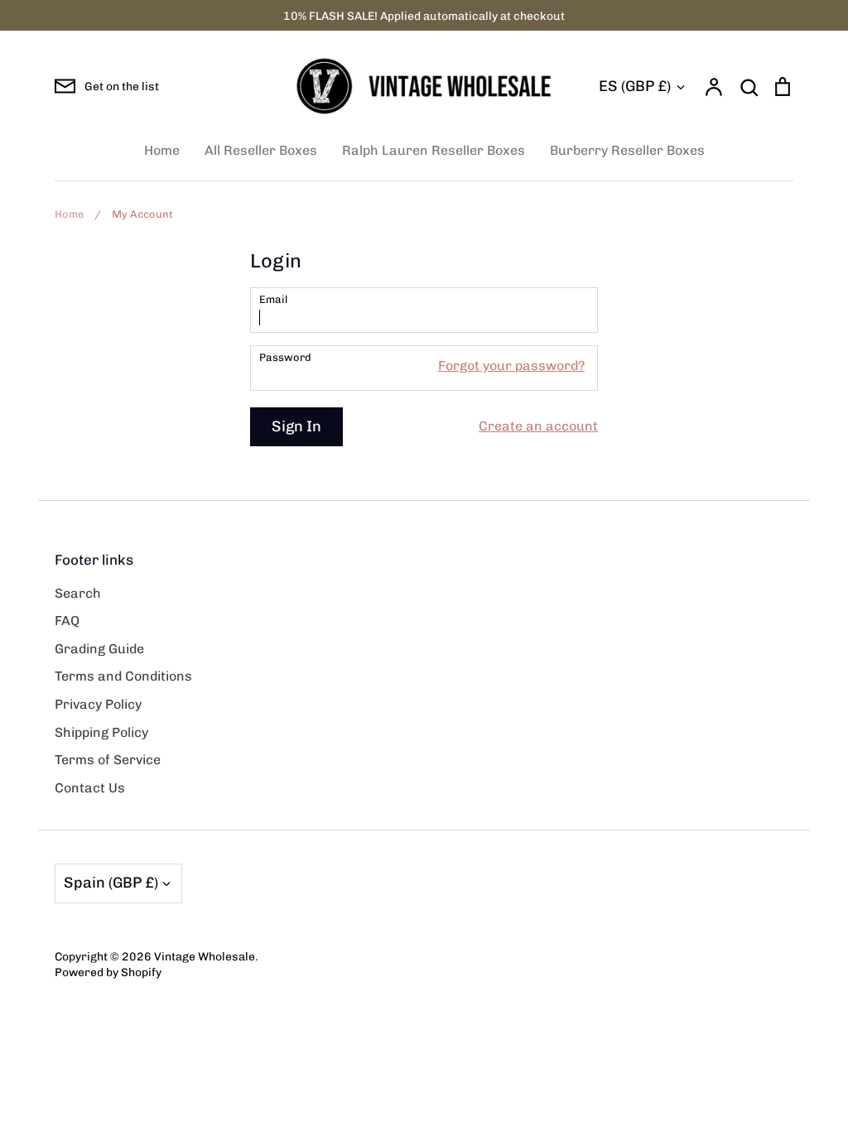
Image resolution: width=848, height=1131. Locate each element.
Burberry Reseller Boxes (627, 150)
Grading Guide (99, 649)
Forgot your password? (511, 365)
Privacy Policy (98, 704)
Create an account (538, 426)
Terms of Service (108, 760)
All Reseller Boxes (261, 150)
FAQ (67, 620)
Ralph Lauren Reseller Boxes (433, 150)
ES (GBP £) (635, 86)
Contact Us (90, 788)
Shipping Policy (101, 732)
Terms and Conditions (123, 676)
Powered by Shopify (108, 972)
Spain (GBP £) (111, 883)
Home (162, 150)
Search (78, 593)
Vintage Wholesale (204, 956)
